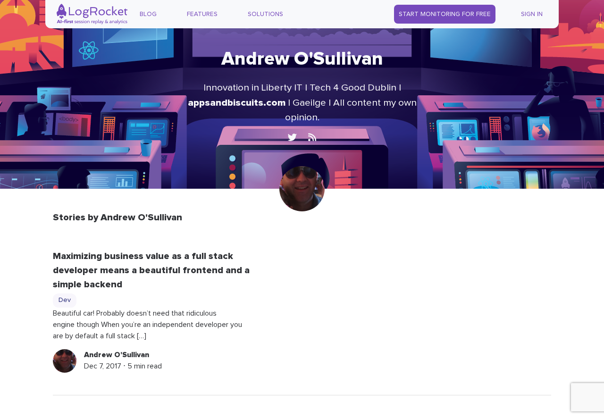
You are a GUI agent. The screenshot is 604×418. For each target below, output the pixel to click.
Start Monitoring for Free (445, 14)
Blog (148, 14)
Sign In (532, 14)
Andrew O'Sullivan (116, 354)
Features (202, 14)
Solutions (265, 14)
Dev (65, 300)
